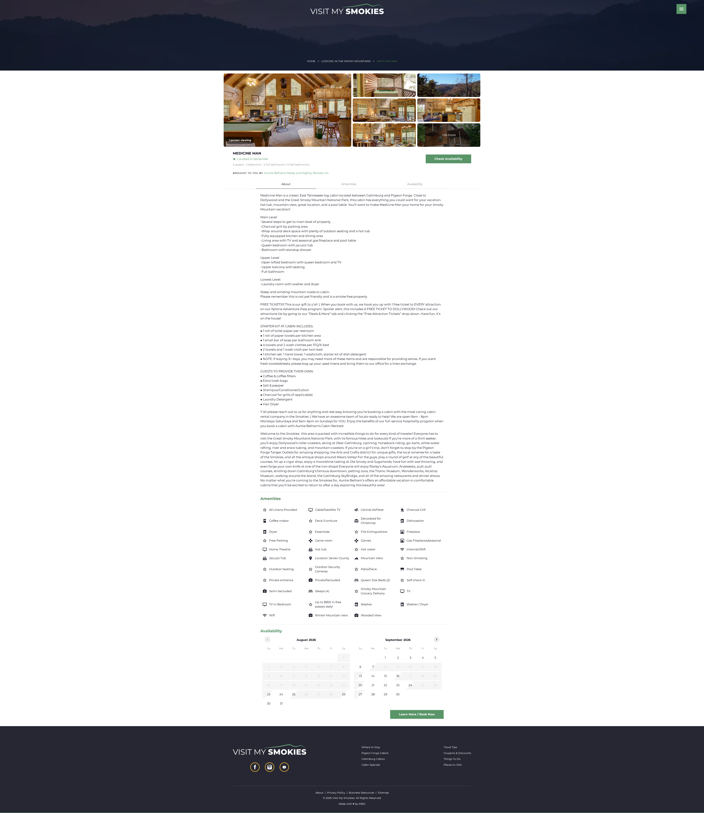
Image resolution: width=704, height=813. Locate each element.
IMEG (362, 803)
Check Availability (448, 159)
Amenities (348, 184)
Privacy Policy (336, 792)
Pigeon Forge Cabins (375, 753)
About (286, 184)
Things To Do (452, 759)
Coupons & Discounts (457, 753)
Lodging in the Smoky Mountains (346, 61)
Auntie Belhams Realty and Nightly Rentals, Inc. (296, 173)
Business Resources (361, 792)
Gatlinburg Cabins (373, 759)
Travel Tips (450, 747)
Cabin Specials (371, 764)
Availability (415, 184)
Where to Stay (371, 747)
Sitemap (383, 792)
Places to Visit (453, 764)
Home (311, 61)
